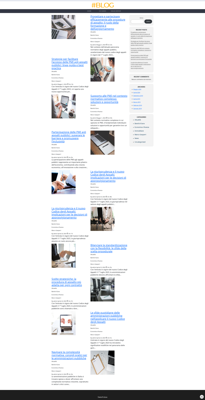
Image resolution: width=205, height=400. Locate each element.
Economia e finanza (142, 127)
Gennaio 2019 (137, 108)
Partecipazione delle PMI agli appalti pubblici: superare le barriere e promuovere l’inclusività (141, 57)
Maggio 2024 (137, 89)
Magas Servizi (116, 11)
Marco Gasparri (140, 134)
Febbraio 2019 (137, 105)
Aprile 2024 (136, 92)
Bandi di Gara (140, 123)
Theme (100, 397)
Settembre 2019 (138, 96)
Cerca (141, 18)
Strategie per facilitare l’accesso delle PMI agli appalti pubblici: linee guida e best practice (141, 43)
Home (89, 11)
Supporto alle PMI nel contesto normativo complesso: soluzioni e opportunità (141, 50)
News (137, 138)
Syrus (105, 397)
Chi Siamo (102, 11)
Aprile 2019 (136, 99)
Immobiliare (139, 131)
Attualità (138, 120)
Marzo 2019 (136, 102)
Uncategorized (140, 142)
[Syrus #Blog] (102, 5)
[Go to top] (202, 397)
